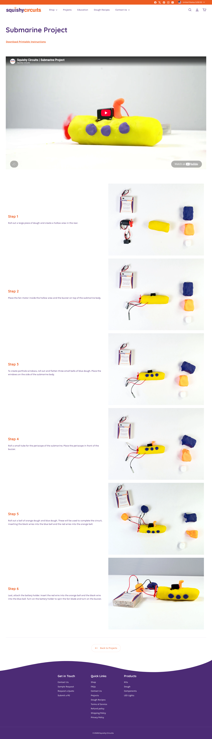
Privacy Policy (97, 717)
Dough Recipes (102, 9)
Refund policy (97, 708)
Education (82, 9)
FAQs (93, 686)
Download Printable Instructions (26, 41)
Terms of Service (99, 704)
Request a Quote (66, 691)
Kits (126, 682)
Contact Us (121, 9)
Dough (127, 686)
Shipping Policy (98, 713)
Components (130, 691)
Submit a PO (64, 695)
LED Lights (129, 695)
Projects (67, 9)
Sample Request (66, 686)
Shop (52, 9)
